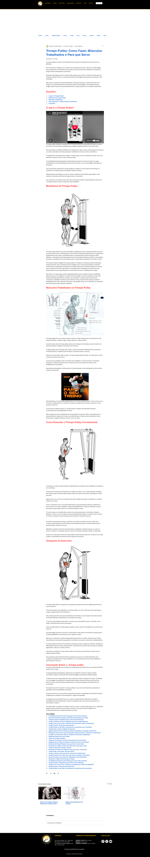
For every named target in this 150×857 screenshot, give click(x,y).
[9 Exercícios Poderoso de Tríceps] (75, 793)
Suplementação (56, 35)
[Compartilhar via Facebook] (47, 773)
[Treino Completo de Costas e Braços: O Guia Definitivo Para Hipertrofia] (49, 793)
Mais (105, 35)
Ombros (91, 35)
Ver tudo (109, 784)
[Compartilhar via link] (58, 773)
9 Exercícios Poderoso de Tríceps (74, 802)
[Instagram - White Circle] (106, 841)
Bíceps (98, 35)
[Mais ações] (103, 46)
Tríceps (72, 35)
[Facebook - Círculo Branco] (102, 841)
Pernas (84, 35)
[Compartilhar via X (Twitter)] (50, 773)
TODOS (40, 35)
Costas (65, 35)
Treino (47, 35)
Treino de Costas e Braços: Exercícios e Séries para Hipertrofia (49, 802)
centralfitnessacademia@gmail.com (64, 843)
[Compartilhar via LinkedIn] (54, 773)
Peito (78, 35)
